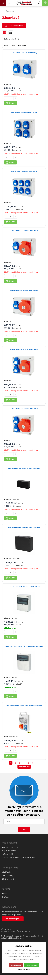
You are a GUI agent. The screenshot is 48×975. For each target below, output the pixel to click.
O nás (4, 893)
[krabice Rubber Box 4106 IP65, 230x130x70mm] (24, 484)
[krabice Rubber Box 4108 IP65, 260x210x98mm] (24, 543)
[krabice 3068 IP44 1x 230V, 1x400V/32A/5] (24, 306)
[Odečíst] (6, 98)
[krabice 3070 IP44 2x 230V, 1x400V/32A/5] (24, 425)
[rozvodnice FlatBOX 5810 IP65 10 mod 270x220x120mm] (24, 603)
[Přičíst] (15, 98)
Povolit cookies (31, 965)
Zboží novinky (7, 875)
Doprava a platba (9, 851)
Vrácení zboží (7, 854)
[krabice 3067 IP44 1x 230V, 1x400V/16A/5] (24, 247)
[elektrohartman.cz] (24, 3)
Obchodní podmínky (10, 847)
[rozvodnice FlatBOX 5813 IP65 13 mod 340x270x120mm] (24, 662)
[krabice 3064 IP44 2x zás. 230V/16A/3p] (24, 69)
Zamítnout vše (16, 965)
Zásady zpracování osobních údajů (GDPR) (18, 857)
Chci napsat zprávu (13, 918)
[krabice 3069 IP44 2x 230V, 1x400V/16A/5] (24, 365)
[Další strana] (33, 763)
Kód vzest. (22, 45)
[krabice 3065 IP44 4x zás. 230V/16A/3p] (24, 128)
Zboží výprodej (8, 879)
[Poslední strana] (37, 763)
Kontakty (5, 897)
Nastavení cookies (24, 969)
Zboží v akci (6, 872)
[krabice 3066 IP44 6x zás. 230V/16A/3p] (24, 187)
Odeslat (24, 829)
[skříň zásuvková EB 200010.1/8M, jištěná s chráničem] (24, 721)
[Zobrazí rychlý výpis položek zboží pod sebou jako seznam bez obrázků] (11, 32)
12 (18, 39)
